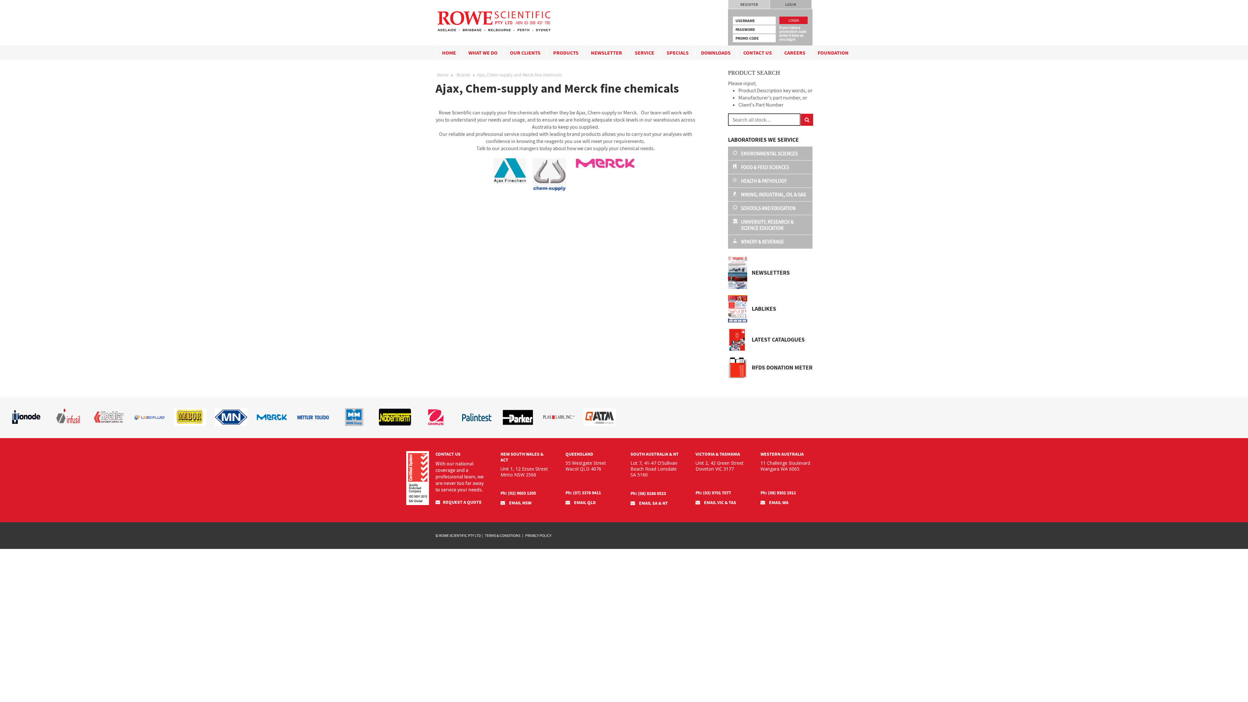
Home (449, 52)
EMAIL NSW (519, 503)
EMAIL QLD (584, 502)
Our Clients (525, 52)
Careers (794, 52)
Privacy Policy (538, 535)
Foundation (833, 52)
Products (565, 52)
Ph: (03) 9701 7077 (713, 493)
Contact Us (757, 52)
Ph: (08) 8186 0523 (648, 493)
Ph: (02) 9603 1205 (518, 493)
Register (749, 4)
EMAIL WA (778, 502)
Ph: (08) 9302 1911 (778, 493)
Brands (463, 75)
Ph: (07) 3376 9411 (583, 493)
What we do (483, 52)
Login (790, 4)
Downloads (716, 52)
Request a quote (462, 502)
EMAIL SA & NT (653, 503)
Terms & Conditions (502, 535)
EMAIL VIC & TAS (719, 502)
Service (644, 52)
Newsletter (606, 52)
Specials (678, 52)
